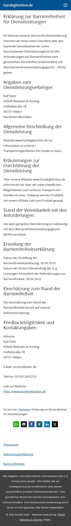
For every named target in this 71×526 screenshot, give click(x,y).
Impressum (11, 445)
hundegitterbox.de (18, 5)
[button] (16, 424)
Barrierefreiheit (13, 464)
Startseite (24, 409)
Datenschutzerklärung (18, 454)
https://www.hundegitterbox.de (24, 391)
